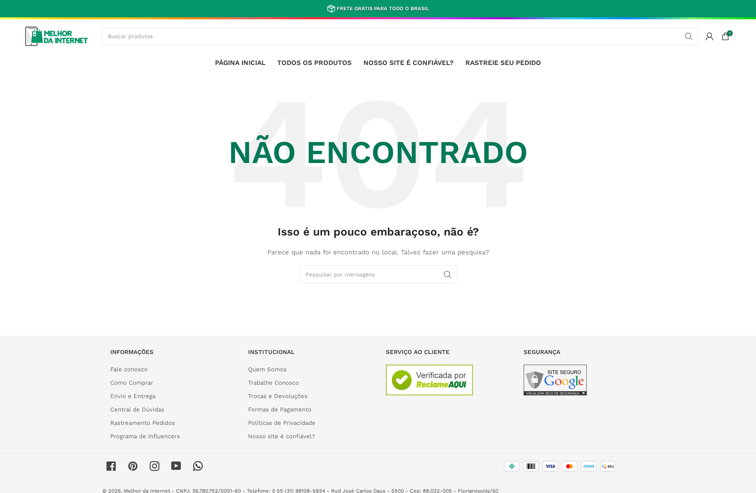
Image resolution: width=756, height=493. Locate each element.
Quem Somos (267, 369)
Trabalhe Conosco (273, 382)
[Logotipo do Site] (56, 35)
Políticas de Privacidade (281, 422)
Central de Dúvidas (137, 409)
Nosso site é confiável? (281, 436)
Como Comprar (131, 382)
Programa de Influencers (145, 436)
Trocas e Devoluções (278, 396)
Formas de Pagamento (279, 409)
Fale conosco (129, 369)
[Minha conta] (709, 36)
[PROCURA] (689, 36)
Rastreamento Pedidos (142, 422)
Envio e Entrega (133, 396)
